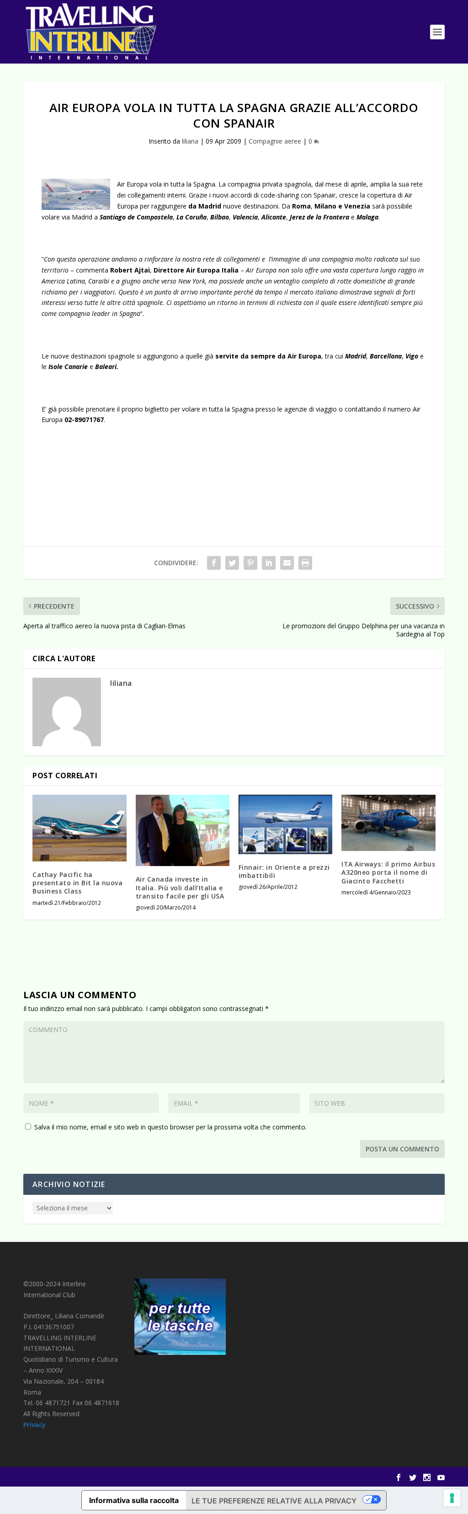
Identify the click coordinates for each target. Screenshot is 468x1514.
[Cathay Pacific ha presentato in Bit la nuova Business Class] (79, 828)
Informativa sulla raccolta (134, 1500)
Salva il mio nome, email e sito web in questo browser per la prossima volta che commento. (170, 1127)
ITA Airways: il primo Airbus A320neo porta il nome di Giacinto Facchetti (388, 872)
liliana (190, 141)
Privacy (34, 1424)
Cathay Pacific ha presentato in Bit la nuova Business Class (77, 882)
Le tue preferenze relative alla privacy (273, 1500)
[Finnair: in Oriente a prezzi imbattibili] (285, 824)
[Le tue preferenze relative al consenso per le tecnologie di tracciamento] (452, 1498)
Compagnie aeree (275, 141)
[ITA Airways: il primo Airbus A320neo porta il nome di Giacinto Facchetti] (388, 823)
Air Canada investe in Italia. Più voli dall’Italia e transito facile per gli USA (180, 887)
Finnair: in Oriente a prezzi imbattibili (284, 871)
